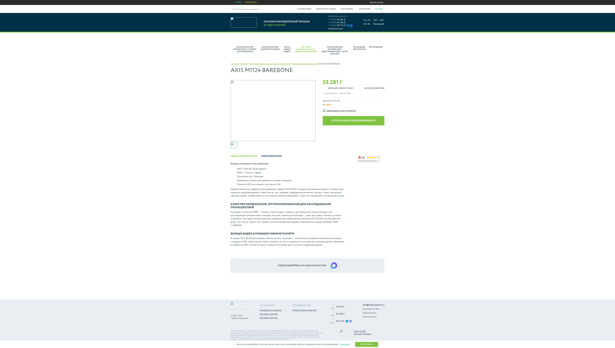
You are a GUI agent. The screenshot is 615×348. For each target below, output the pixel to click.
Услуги (379, 9)
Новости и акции (326, 9)
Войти (239, 2)
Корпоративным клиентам (304, 310)
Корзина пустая (376, 2)
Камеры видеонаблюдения (304, 64)
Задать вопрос (370, 313)
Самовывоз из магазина (271, 310)
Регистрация (251, 2)
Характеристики (271, 156)
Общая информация (244, 156)
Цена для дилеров (374, 88)
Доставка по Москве (269, 314)
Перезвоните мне (335, 29)
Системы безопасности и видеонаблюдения (270, 64)
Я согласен (367, 344)
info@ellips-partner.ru (338, 16)
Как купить (347, 9)
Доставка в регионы (269, 318)
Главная (234, 64)
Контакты (364, 9)
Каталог (243, 64)
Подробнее (345, 344)
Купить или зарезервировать (354, 120)
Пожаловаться (369, 317)
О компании (304, 9)
